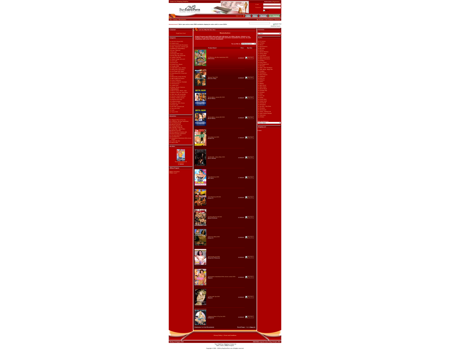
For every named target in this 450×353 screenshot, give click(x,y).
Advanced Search (275, 26)
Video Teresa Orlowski (266, 113)
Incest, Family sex (176, 80)
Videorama (263, 115)
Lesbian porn (174, 85)
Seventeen (263, 104)
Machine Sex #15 (176, 124)
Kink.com (262, 78)
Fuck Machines (175, 136)
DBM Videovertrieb (265, 57)
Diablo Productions (265, 58)
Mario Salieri (263, 87)
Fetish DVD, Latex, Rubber (178, 67)
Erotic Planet (263, 62)
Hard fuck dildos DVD (214, 236)
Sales (217, 345)
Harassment (263, 73)
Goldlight (262, 71)
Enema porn (174, 62)
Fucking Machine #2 (176, 126)
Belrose (262, 50)
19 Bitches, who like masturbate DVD (218, 57)
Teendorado (263, 109)
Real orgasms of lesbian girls (179, 132)
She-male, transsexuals (177, 106)
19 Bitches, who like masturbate (180, 121)
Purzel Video (263, 99)
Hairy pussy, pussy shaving (178, 76)
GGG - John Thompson (266, 67)
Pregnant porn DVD (176, 99)
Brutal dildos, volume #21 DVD (216, 97)
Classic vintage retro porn (178, 59)
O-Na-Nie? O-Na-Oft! (176, 127)
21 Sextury (263, 41)
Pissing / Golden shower (177, 97)
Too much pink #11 (176, 135)
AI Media (262, 43)
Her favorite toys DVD (214, 256)
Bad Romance (263, 46)
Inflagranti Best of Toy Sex (178, 119)
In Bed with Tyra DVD (214, 296)
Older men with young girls (178, 94)
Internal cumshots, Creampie (179, 82)
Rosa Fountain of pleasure (178, 133)
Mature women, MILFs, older (179, 90)
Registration (276, 1)
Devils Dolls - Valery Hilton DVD (216, 157)
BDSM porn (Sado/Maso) (178, 48)
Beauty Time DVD (213, 77)
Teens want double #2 (181, 161)
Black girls (174, 52)
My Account (260, 19)
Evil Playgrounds (264, 64)
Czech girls (174, 60)
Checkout (277, 19)
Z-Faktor (262, 117)
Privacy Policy (218, 335)
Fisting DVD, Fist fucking (177, 69)
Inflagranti (262, 76)
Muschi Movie (263, 88)
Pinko (261, 94)
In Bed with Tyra (175, 141)
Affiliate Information (174, 171)
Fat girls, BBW (175, 66)
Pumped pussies (175, 101)
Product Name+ (212, 48)
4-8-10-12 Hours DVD (177, 41)
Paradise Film (263, 90)
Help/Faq (185, 1)
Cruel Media (263, 55)
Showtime (262, 108)
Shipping (179, 1)
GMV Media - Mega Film (266, 69)
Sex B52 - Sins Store (265, 106)
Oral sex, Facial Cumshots (178, 96)
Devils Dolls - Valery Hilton (178, 129)
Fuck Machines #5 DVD (214, 196)
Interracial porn (175, 83)
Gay (172, 75)
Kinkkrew (262, 80)
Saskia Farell (263, 101)
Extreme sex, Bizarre (176, 64)
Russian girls (174, 104)
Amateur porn (175, 43)
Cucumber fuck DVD (213, 137)
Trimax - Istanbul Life (265, 111)
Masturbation (182, 19)
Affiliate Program (229, 345)
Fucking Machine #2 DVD (215, 216)
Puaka (261, 97)
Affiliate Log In (173, 173)
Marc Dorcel (263, 85)
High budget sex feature (177, 78)
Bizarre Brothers (264, 51)
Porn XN (262, 95)
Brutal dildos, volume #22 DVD (216, 117)
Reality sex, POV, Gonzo (178, 103)
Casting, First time (176, 57)
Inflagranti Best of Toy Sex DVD (216, 316)
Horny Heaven (263, 74)
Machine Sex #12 (176, 130)
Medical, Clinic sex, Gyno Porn (179, 92)
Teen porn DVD (175, 108)
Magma (262, 83)
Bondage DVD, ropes (177, 53)
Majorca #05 (174, 142)
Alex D (261, 44)
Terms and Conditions (230, 335)
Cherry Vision (263, 53)
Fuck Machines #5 (176, 122)
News (222, 345)
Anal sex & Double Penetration (179, 45)
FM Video (262, 65)
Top (171, 19)
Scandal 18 (263, 102)
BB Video (262, 48)
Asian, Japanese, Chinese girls (179, 46)
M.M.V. (261, 81)
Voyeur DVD (174, 111)
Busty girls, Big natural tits (178, 55)
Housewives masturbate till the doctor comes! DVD (221, 276)
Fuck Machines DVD (213, 177)
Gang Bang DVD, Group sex (179, 73)
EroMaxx (262, 60)
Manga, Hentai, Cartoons (178, 87)
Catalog (175, 19)
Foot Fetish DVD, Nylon (177, 71)
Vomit (172, 110)
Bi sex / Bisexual (175, 50)
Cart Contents (269, 19)
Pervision (262, 92)
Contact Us (173, 1)
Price (242, 48)
